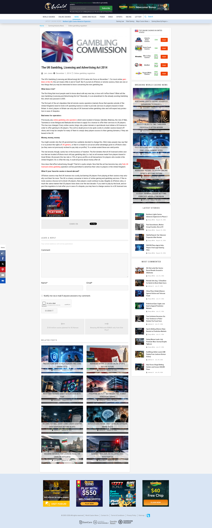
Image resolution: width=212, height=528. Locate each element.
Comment (45, 250)
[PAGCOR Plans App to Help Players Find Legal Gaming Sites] (62, 345)
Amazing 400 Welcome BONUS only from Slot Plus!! (106, 329)
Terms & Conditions (117, 515)
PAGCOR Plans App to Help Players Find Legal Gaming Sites (155, 247)
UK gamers (66, 145)
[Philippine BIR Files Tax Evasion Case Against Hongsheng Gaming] (107, 375)
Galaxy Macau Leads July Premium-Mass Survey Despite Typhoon (156, 341)
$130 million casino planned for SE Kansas (63, 328)
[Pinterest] (3, 269)
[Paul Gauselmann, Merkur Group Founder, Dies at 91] (139, 227)
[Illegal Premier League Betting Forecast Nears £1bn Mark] (151, 180)
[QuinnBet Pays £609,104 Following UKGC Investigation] (107, 436)
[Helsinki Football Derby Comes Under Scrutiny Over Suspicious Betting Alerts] (62, 406)
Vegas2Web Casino (146, 73)
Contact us (105, 515)
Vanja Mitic (57, 370)
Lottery (138, 17)
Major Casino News (142, 21)
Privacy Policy (131, 515)
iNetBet (147, 65)
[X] (3, 264)
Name (44, 283)
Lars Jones (48, 73)
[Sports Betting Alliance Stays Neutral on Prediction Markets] (139, 331)
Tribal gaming (130, 21)
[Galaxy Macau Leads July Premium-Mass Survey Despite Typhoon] (139, 341)
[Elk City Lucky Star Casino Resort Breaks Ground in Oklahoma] (139, 270)
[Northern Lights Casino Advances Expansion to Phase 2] (151, 88)
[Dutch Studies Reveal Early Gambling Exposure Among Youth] (107, 406)
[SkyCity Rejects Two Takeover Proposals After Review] (151, 111)
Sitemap (142, 515)
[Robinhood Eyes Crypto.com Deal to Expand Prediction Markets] (139, 306)
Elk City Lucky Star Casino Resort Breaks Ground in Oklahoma (154, 270)
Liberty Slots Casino (147, 39)
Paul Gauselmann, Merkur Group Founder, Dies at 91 (79, 21)
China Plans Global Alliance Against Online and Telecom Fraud (155, 293)
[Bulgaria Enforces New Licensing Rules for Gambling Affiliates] (62, 436)
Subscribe (106, 8)
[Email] (3, 275)
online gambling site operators (65, 120)
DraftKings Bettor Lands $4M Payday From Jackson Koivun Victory (156, 354)
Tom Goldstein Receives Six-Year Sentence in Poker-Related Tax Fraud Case (156, 318)
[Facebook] (3, 258)
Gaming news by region (159, 21)
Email (89, 283)
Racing (128, 17)
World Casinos (49, 17)
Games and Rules (89, 17)
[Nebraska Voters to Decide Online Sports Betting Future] (107, 345)
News (76, 17)
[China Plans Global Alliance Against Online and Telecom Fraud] (139, 293)
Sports (119, 17)
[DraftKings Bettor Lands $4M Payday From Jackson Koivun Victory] (139, 354)
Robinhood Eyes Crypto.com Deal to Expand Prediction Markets (155, 306)
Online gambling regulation (84, 73)
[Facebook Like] (3, 253)
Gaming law (120, 21)
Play (164, 40)
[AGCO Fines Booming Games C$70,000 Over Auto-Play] (62, 375)
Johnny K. (102, 370)
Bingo (110, 17)
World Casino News (92, 515)
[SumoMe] (3, 280)
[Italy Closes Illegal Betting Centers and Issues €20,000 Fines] (139, 367)
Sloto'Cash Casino (147, 48)
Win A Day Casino (147, 56)
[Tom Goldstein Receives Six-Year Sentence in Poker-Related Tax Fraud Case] (139, 318)
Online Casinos (65, 17)
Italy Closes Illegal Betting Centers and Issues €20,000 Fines (155, 367)
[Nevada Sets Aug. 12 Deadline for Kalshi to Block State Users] (139, 283)
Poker (102, 17)
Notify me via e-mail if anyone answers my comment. (67, 296)
